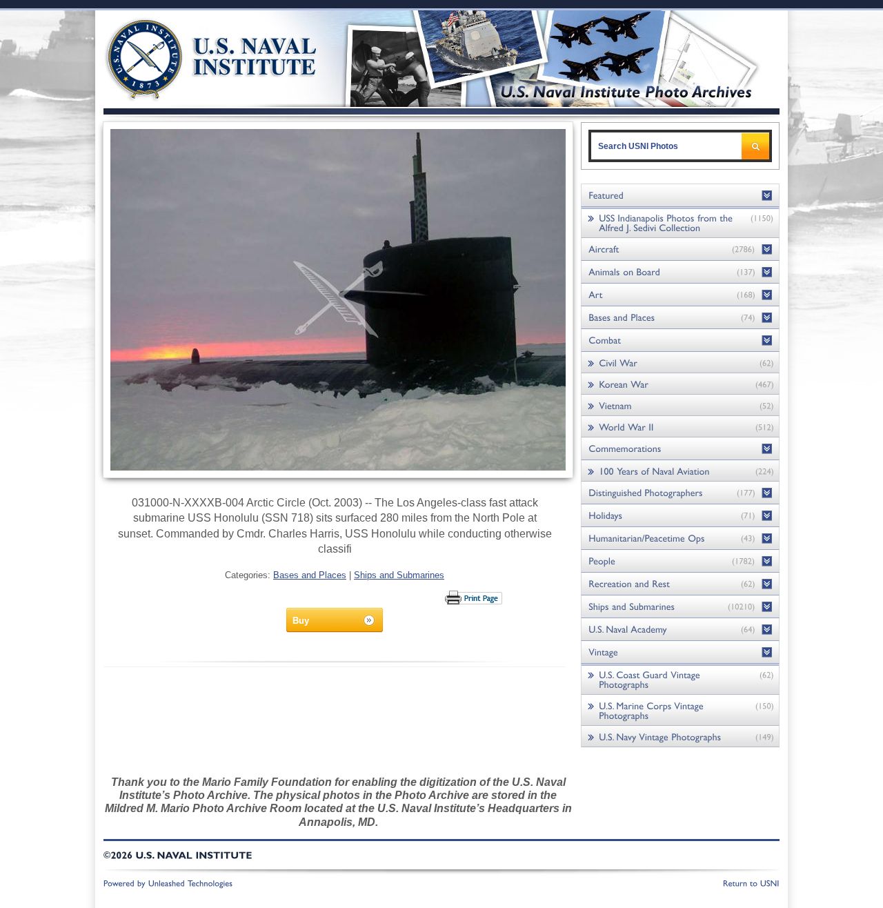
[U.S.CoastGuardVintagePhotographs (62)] (680, 679)
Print (474, 597)
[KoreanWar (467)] (680, 384)
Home (195, 56)
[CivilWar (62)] (680, 362)
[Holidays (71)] (680, 515)
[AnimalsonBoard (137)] (680, 272)
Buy (300, 620)
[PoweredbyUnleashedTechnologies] (168, 882)
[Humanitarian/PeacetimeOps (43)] (680, 538)
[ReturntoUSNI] (751, 882)
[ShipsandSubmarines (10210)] (680, 606)
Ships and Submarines (399, 575)
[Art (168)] (680, 295)
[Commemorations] (680, 448)
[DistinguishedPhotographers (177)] (680, 493)
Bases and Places (309, 575)
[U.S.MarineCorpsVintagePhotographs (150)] (680, 710)
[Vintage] (680, 652)
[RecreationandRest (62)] (680, 584)
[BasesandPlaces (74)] (680, 317)
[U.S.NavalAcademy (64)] (680, 629)
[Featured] (680, 195)
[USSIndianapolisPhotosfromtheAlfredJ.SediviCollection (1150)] (680, 222)
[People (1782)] (680, 561)
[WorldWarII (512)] (680, 426)
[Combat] (680, 340)
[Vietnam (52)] (680, 405)
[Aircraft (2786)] (680, 249)
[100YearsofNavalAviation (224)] (680, 471)
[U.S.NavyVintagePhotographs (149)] (680, 736)
